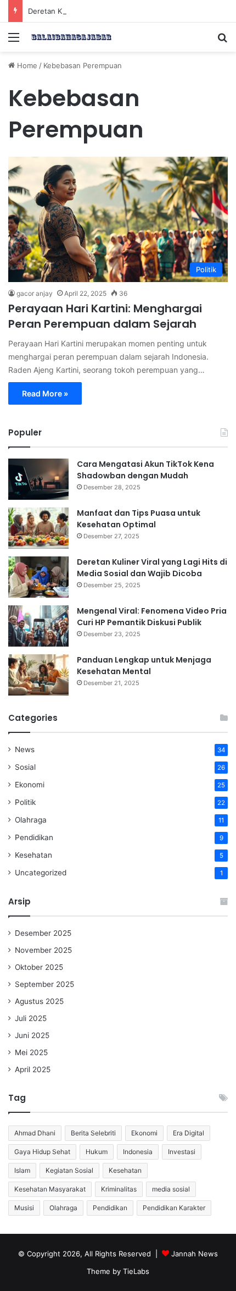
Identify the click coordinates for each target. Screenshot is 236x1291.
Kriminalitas (119, 1189)
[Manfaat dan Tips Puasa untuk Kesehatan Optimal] (38, 528)
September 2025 (44, 984)
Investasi (181, 1151)
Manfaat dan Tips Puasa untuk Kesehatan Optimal (138, 518)
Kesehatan (33, 855)
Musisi (24, 1208)
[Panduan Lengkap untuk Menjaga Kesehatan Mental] (38, 675)
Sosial (25, 767)
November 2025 (43, 950)
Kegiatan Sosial (69, 1170)
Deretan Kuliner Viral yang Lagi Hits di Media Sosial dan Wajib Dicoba (152, 567)
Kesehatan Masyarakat (50, 1189)
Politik (25, 802)
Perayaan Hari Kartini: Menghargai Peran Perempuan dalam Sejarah (105, 316)
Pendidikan (34, 837)
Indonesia (138, 1151)
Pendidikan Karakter (174, 1208)
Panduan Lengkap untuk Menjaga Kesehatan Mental (144, 665)
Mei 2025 (31, 1052)
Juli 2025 (31, 1018)
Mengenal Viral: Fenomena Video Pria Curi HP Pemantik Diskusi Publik (152, 616)
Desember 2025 (43, 933)
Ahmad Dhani (34, 1133)
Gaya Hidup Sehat (42, 1151)
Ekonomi (29, 784)
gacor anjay (34, 293)
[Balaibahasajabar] (71, 37)
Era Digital (188, 1133)
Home (26, 65)
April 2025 (32, 1069)
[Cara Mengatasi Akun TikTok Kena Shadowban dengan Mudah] (38, 479)
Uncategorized (40, 872)
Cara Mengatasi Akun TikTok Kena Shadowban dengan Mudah (145, 470)
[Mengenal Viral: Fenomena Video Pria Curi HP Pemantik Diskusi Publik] (38, 626)
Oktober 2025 (39, 967)
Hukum (97, 1151)
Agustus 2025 (39, 1001)
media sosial (171, 1189)
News (25, 749)
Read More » (45, 393)
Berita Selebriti (93, 1133)
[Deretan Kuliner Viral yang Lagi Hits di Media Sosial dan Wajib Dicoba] (38, 577)
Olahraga (31, 819)
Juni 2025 (32, 1035)
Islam (22, 1170)
